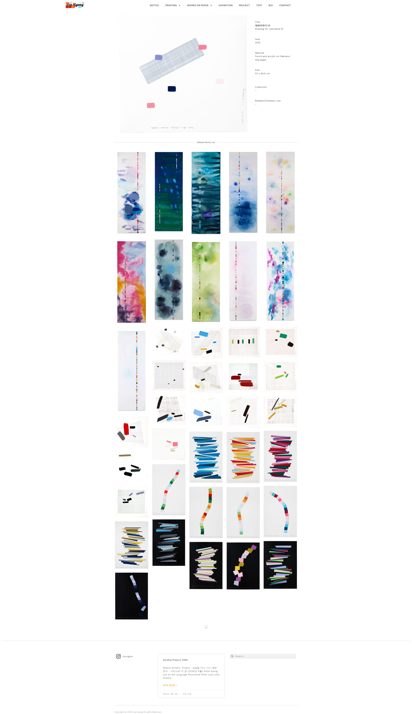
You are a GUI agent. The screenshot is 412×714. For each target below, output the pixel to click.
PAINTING (171, 5)
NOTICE (154, 5)
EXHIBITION (226, 5)
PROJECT (244, 5)
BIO (271, 5)
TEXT (259, 5)
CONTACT (285, 5)
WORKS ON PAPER (198, 5)
